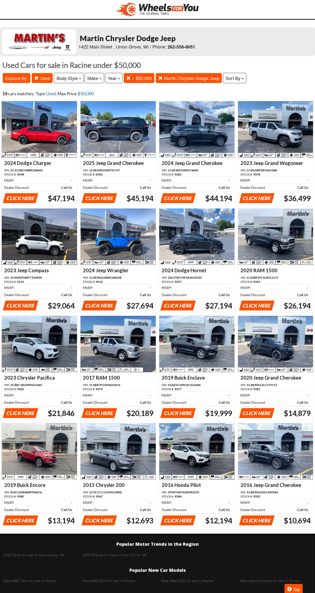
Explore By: (16, 78)
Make (93, 78)
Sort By (234, 78)
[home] (157, 9)
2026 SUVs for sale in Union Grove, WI (34, 554)
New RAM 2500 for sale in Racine (187, 580)
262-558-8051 (181, 47)
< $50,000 (141, 78)
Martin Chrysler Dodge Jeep (191, 78)
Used (44, 78)
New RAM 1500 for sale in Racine (30, 580)
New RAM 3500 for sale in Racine (108, 580)
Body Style (68, 78)
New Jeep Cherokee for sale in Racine (270, 580)
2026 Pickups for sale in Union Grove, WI (114, 554)
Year (113, 78)
